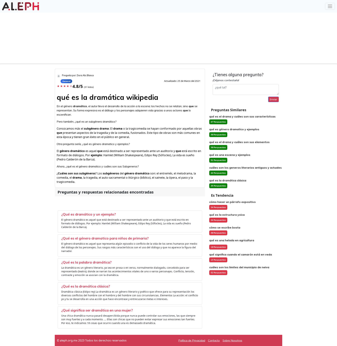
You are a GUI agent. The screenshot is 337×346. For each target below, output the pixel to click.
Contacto (214, 340)
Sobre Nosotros (232, 340)
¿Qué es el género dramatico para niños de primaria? (105, 238)
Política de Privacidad (191, 340)
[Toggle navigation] (330, 6)
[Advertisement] (168, 38)
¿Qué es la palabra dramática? (86, 262)
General (66, 81)
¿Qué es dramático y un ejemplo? (88, 214)
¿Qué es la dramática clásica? (85, 286)
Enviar (273, 99)
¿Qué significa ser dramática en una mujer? (97, 310)
